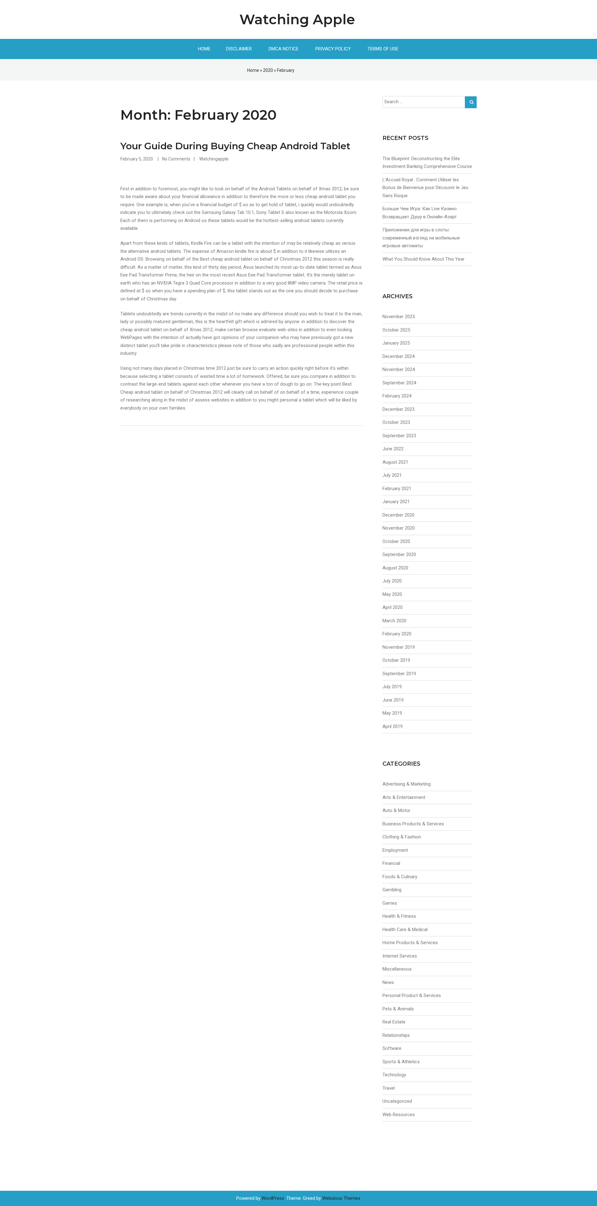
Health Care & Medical (405, 929)
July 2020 (392, 581)
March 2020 (394, 621)
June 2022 (393, 449)
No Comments (176, 158)
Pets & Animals (398, 1009)
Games (389, 903)
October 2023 (396, 422)
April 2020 (392, 607)
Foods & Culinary (399, 876)
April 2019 (392, 726)
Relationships (396, 1035)
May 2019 (392, 713)
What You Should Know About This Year (423, 259)
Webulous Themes (341, 1198)
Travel (388, 1088)
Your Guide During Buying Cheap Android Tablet (235, 146)
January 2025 (396, 343)
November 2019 (398, 647)
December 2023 (398, 409)
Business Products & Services (413, 824)
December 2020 (398, 515)
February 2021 (396, 488)
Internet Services (399, 956)
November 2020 (398, 528)
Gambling (391, 890)
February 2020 (396, 634)
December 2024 (398, 356)
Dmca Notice (283, 49)
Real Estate (393, 1022)
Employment (395, 850)
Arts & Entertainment (403, 797)
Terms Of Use (383, 49)
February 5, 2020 (136, 158)
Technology (394, 1075)
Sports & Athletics (401, 1062)
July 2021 (392, 475)
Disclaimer (239, 49)
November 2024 (398, 369)
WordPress (272, 1198)
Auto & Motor (396, 810)
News (388, 982)
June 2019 (393, 700)
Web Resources (398, 1114)
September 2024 (399, 383)
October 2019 (396, 660)
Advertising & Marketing (406, 784)
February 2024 (396, 396)
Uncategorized (397, 1101)
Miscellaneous (397, 969)
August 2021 (395, 462)
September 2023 (399, 435)
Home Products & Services (410, 942)
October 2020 (396, 541)
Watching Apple (297, 19)
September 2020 (399, 554)
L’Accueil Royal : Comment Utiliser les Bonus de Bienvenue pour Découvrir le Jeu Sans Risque (425, 187)
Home (204, 49)
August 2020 (395, 568)
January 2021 (396, 501)
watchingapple (214, 158)
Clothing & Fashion (401, 837)
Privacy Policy (333, 49)
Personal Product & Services (411, 995)
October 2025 (396, 330)
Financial (391, 863)
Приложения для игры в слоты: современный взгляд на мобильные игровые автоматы (421, 237)
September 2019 (399, 673)
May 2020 (392, 594)
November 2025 (398, 316)
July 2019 (392, 686)
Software (391, 1048)
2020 (268, 70)
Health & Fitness (399, 916)
